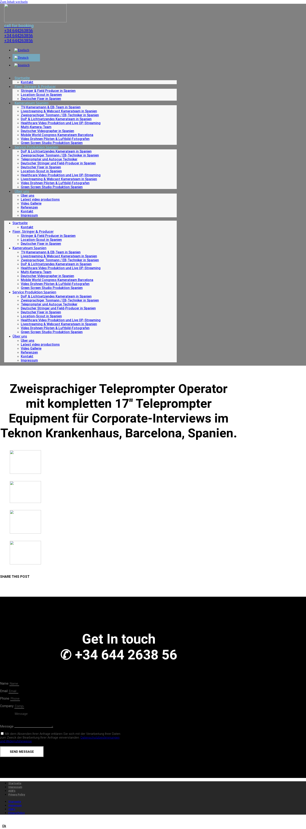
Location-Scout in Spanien (41, 95)
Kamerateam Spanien (32, 103)
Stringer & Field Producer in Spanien (48, 91)
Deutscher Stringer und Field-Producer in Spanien (58, 163)
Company (7, 706)
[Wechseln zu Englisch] (21, 50)
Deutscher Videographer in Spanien (47, 131)
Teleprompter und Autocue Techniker (49, 159)
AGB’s (11, 790)
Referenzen (29, 207)
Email (4, 691)
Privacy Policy (16, 794)
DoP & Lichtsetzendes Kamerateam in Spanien (56, 119)
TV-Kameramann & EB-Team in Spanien (51, 107)
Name (4, 683)
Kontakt (27, 82)
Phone (5, 698)
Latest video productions (40, 199)
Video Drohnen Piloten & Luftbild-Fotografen (55, 139)
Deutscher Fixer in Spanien (41, 99)
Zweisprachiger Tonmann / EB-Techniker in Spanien (60, 115)
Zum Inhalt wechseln (14, 2)
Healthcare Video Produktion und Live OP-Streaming (61, 123)
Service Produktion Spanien (36, 147)
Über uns (22, 191)
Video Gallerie (31, 203)
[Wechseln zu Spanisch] (22, 65)
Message (7, 726)
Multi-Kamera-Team (36, 127)
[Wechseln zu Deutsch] (21, 57)
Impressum (29, 215)
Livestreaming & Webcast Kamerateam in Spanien (59, 111)
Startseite (22, 78)
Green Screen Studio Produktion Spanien (52, 143)
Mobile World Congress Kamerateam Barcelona (57, 135)
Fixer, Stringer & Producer (35, 86)
